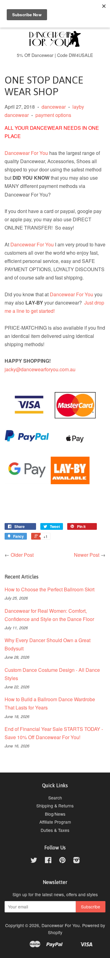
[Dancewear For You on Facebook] (48, 861)
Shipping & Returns (55, 806)
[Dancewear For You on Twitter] (34, 861)
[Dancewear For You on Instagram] (76, 861)
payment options (53, 114)
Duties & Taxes (55, 830)
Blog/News (55, 814)
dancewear (54, 106)
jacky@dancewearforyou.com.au (40, 369)
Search (55, 798)
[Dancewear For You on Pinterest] (62, 861)
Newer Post (86, 554)
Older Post (22, 554)
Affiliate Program (55, 822)
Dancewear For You (26, 152)
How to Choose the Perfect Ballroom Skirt (49, 589)
